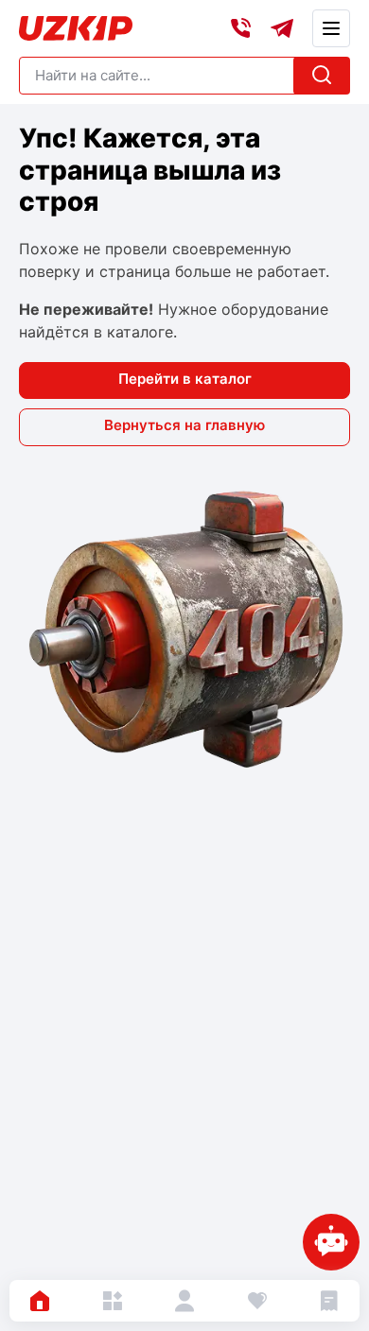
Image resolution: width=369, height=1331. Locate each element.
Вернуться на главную (184, 425)
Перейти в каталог (185, 379)
